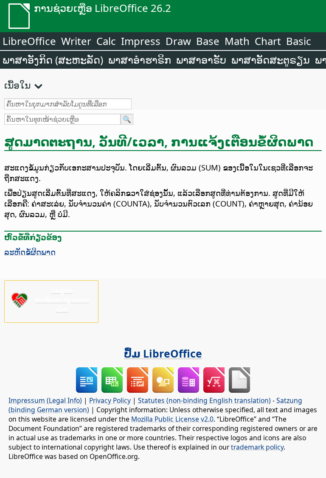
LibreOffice (29, 41)
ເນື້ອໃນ (17, 84)
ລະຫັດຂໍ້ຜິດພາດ (30, 251)
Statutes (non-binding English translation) (204, 400)
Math (237, 41)
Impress (140, 41)
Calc (106, 41)
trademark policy (257, 447)
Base (207, 41)
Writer (76, 41)
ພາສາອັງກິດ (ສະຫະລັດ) (53, 60)
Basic (298, 41)
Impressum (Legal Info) (45, 400)
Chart (268, 41)
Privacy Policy (110, 400)
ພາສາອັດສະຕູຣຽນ (270, 60)
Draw (178, 41)
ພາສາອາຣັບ (201, 60)
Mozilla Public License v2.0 (172, 419)
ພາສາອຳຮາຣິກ (139, 60)
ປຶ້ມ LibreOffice (163, 353)
